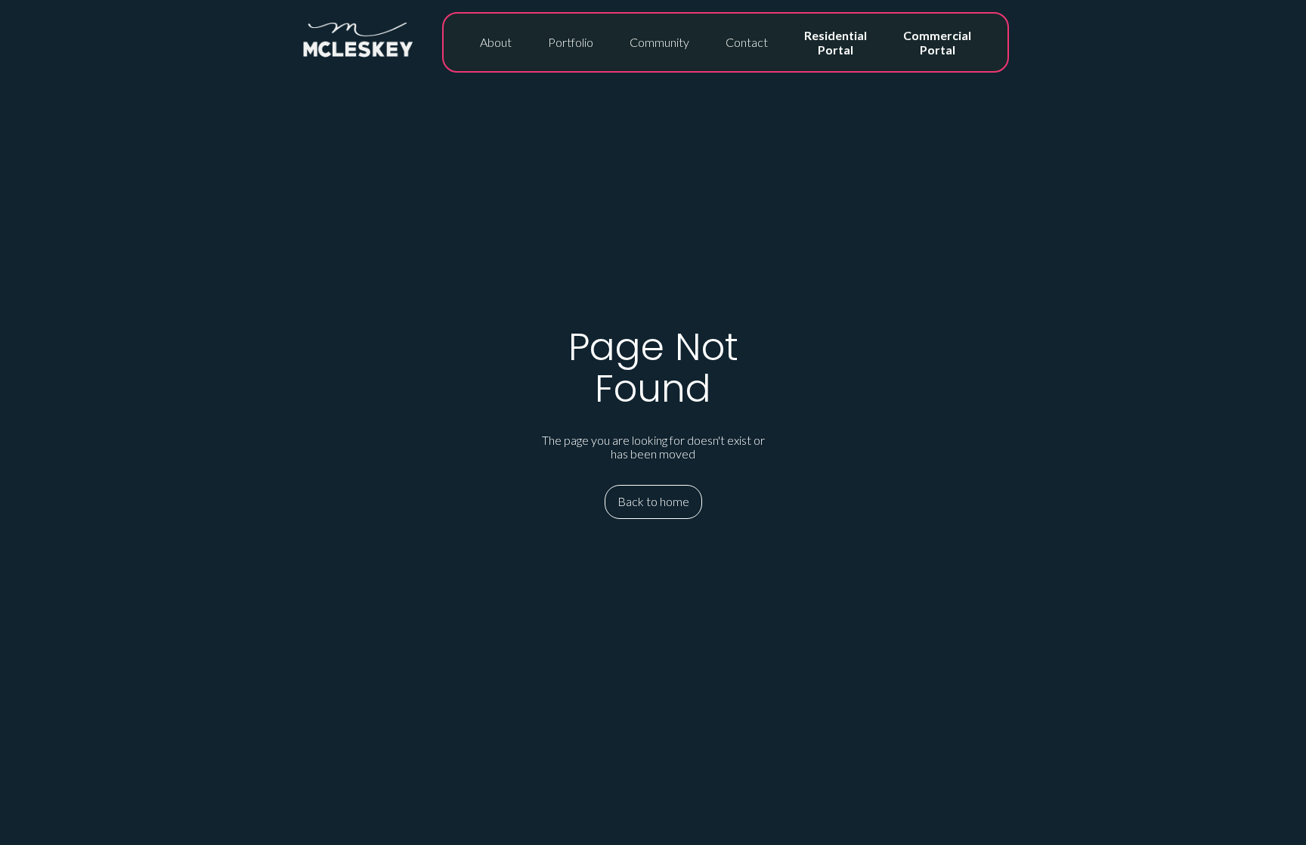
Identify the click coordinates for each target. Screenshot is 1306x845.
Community (659, 42)
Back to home (653, 501)
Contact (747, 42)
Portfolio (570, 42)
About (496, 42)
